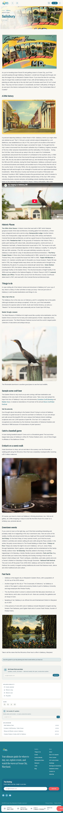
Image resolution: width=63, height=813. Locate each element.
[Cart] (49, 3)
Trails (35, 766)
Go (58, 716)
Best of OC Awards (53, 754)
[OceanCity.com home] (6, 3)
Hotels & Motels (38, 757)
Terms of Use (57, 803)
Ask (55, 3)
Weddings (51, 763)
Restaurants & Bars (39, 760)
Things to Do (37, 752)
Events (36, 754)
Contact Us (52, 771)
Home (3, 10)
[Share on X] (8, 704)
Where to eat (9, 692)
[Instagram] (6, 795)
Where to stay (9, 690)
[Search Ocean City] (12, 3)
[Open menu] (60, 3)
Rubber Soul (6, 402)
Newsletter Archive (53, 768)
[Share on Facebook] (11, 704)
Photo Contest (52, 757)
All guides (8, 695)
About (50, 752)
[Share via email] (14, 704)
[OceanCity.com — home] (5, 750)
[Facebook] (3, 795)
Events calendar (10, 687)
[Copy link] (4, 704)
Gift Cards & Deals (53, 760)
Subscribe (56, 675)
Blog (35, 768)
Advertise (51, 774)
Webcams (36, 763)
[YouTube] (10, 795)
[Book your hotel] (17, 3)
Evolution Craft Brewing (45, 399)
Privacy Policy (49, 803)
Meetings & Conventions (55, 766)
